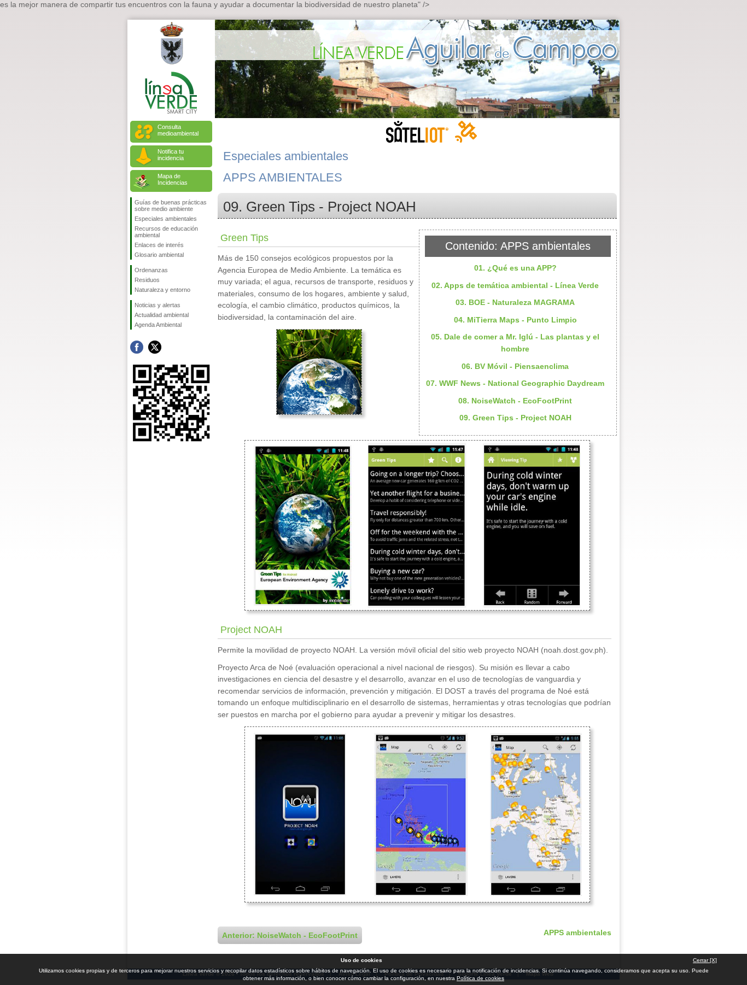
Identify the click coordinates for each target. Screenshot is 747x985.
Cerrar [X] (705, 960)
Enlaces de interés (159, 245)
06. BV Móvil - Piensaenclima (515, 366)
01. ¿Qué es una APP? (515, 267)
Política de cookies (480, 978)
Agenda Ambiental (158, 324)
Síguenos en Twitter (154, 347)
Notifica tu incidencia (170, 154)
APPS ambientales (577, 932)
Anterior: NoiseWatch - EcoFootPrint (290, 935)
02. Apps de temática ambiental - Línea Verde (515, 285)
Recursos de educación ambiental (166, 231)
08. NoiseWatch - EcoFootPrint (515, 400)
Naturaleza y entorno (162, 289)
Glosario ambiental (159, 254)
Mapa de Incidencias (172, 179)
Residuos (147, 280)
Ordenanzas (151, 270)
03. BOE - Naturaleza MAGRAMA (515, 302)
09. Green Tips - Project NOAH (515, 417)
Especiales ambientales (166, 218)
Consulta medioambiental (178, 130)
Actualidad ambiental (162, 315)
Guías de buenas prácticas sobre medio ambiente (171, 205)
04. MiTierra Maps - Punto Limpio (515, 319)
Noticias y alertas (157, 305)
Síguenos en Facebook (136, 347)
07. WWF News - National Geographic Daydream (515, 383)
